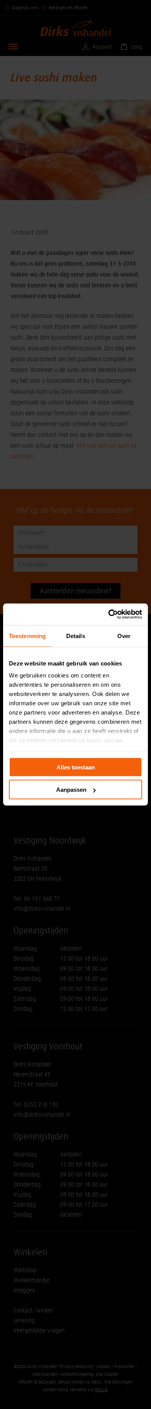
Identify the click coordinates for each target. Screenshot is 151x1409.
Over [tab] (123, 635)
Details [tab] (75, 635)
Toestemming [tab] (27, 635)
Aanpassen (71, 789)
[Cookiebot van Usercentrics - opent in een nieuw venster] (108, 614)
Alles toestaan (76, 767)
